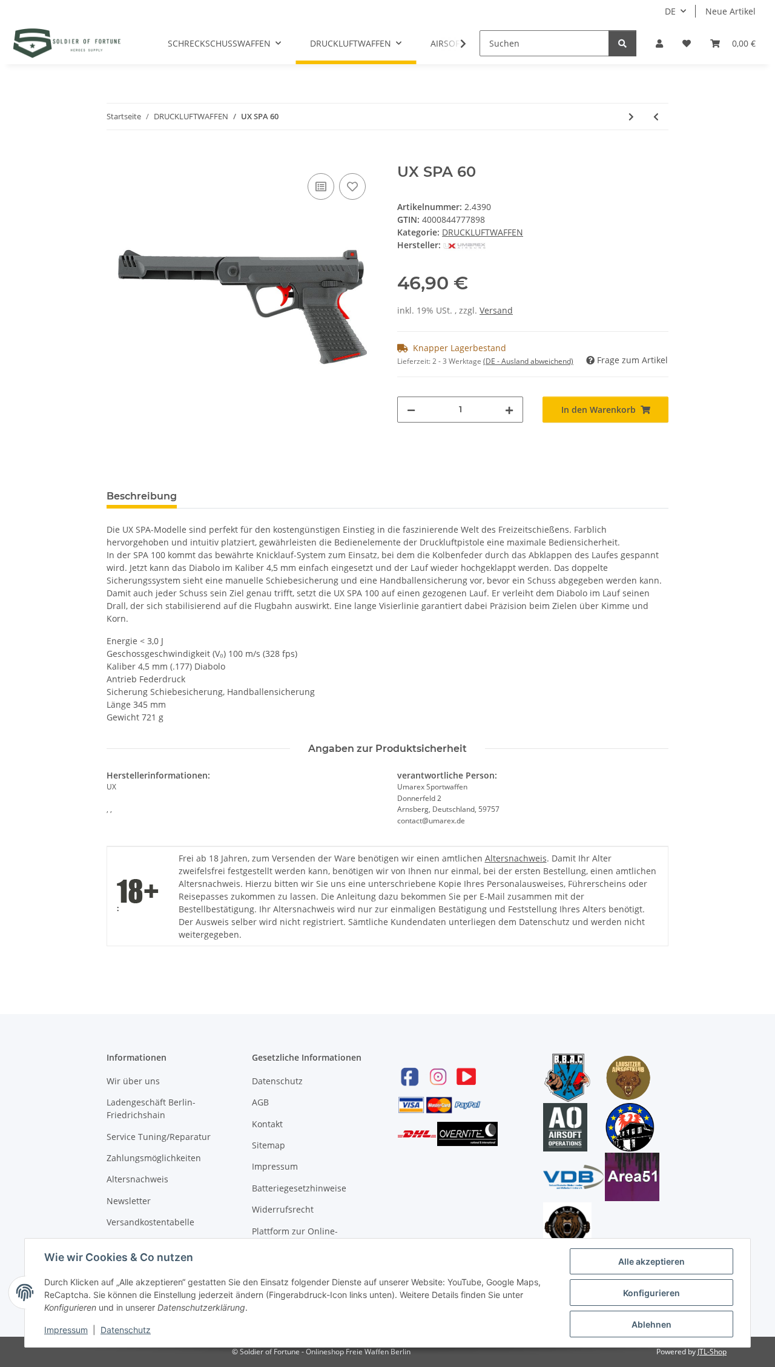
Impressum (275, 1166)
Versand (496, 310)
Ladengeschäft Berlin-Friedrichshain (151, 1108)
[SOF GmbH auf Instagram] (438, 1076)
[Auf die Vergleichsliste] (321, 186)
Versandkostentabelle (150, 1222)
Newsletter (129, 1201)
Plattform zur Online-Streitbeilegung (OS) (295, 1237)
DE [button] (670, 11)
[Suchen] (622, 43)
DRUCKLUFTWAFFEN (482, 232)
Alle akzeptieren (651, 1261)
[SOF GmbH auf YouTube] (466, 1076)
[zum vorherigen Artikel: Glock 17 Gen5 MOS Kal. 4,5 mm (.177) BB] (656, 117)
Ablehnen (651, 1324)
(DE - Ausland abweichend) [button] (528, 361)
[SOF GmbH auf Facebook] (410, 1076)
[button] (659, 43)
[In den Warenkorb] (116, 156)
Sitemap (268, 1145)
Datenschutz (277, 1081)
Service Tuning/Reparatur (159, 1136)
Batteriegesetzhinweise (299, 1188)
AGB (260, 1102)
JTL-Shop (712, 1351)
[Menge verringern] (411, 409)
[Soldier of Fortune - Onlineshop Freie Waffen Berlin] (67, 43)
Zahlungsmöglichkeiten (154, 1158)
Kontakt (267, 1124)
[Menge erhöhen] (509, 409)
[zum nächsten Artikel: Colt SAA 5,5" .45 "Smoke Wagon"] (631, 117)
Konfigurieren (651, 1293)
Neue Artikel (730, 11)
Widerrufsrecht (283, 1209)
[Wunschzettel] (687, 43)
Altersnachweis (516, 858)
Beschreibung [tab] (142, 496)
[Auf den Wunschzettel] (352, 186)
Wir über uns (133, 1081)
